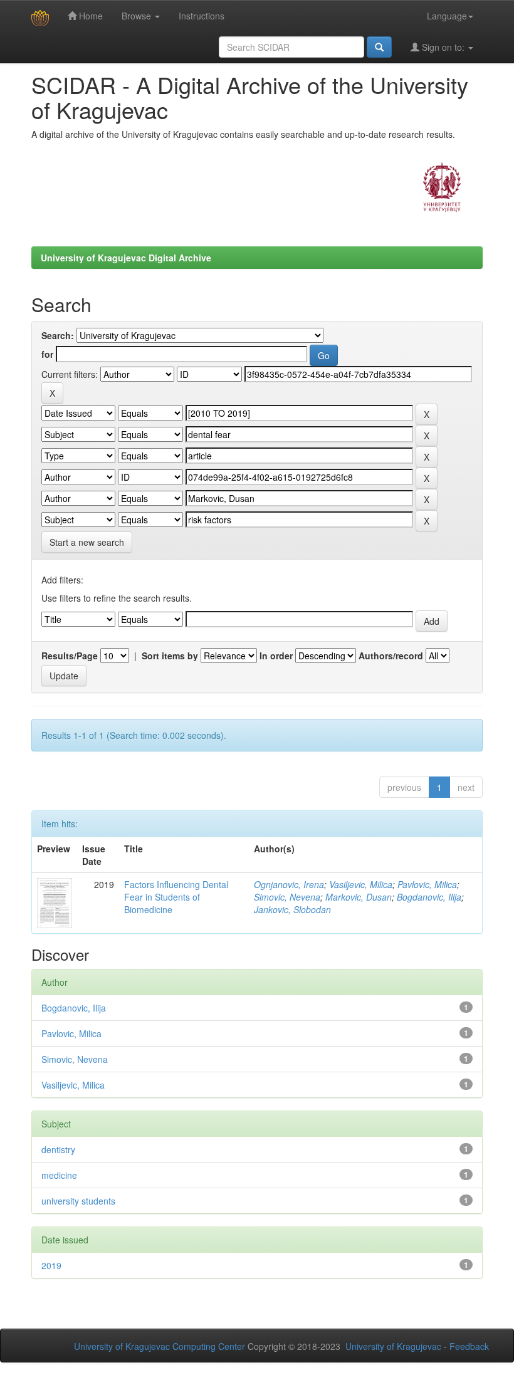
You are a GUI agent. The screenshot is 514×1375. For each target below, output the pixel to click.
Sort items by (170, 655)
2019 (51, 1265)
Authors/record (391, 655)
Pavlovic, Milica (427, 884)
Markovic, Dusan (358, 897)
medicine (59, 1175)
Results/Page (69, 655)
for (47, 354)
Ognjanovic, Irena (289, 884)
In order (276, 655)
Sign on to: (443, 47)
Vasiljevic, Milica (360, 884)
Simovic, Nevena (287, 897)
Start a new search (87, 542)
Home (89, 15)
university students (78, 1201)
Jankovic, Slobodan (292, 909)
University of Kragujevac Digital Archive (126, 257)
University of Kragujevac (393, 1346)
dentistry (58, 1149)
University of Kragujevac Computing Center (159, 1346)
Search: (57, 335)
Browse (138, 15)
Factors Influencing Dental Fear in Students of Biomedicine (176, 897)
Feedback (469, 1346)
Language (447, 15)
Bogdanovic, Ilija (429, 897)
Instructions (201, 15)
